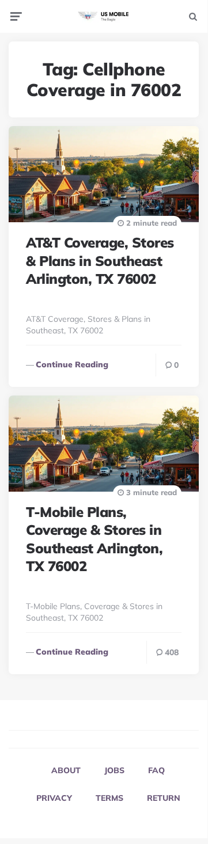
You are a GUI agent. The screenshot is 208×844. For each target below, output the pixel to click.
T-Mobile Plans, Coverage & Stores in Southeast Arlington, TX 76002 (94, 539)
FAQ (156, 770)
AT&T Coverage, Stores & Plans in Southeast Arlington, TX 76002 (100, 260)
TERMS (109, 798)
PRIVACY (54, 798)
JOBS (114, 770)
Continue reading (72, 364)
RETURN (163, 798)
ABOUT (66, 770)
